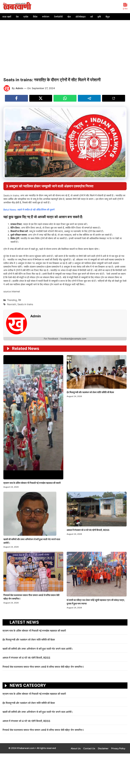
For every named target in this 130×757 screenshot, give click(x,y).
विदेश (35, 16)
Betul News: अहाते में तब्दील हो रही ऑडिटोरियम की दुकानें (29, 209)
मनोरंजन (45, 16)
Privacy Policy (118, 748)
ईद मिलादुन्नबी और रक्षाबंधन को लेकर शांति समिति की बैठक (90, 392)
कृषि (99, 16)
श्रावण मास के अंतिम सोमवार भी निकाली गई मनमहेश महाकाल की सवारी (32, 482)
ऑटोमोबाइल (80, 16)
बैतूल (108, 16)
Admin (19, 88)
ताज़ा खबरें (6, 16)
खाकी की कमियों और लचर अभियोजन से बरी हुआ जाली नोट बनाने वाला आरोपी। (38, 648)
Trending (12, 300)
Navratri (11, 304)
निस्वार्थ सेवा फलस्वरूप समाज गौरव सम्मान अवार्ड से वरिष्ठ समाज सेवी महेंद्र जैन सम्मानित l (43, 666)
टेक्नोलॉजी (58, 16)
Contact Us (89, 748)
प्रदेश (25, 16)
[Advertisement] (65, 45)
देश (17, 16)
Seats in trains (25, 304)
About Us (76, 748)
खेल (69, 16)
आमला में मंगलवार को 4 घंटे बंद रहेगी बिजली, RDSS (88, 529)
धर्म (91, 16)
